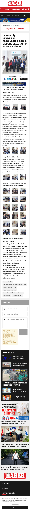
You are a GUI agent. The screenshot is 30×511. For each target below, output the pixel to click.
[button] (29, 9)
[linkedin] (10, 79)
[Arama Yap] (24, 16)
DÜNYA (24, 9)
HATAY (7, 9)
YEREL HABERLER (14, 25)
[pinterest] (12, 79)
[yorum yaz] (16, 79)
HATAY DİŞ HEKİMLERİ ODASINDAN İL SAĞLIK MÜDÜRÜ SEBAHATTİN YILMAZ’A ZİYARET (15, 285)
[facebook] (5, 79)
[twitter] (8, 79)
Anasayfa (5, 25)
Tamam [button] (15, 507)
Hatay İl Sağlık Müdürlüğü (10, 290)
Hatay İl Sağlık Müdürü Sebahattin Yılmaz (13, 292)
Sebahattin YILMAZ (17, 295)
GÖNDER (23, 332)
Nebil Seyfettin (7, 295)
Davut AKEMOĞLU (8, 281)
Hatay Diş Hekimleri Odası (10, 287)
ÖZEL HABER (15, 9)
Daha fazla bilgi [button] (15, 504)
